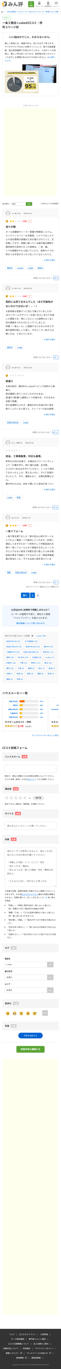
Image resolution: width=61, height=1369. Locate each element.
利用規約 (26, 1348)
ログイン (31, 779)
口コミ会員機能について (18, 1343)
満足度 (11, 788)
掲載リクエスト (12, 1353)
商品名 (7, 958)
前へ (25, 595)
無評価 (38, 798)
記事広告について (10, 1348)
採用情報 (20, 1357)
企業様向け (48, 6)
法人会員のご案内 (40, 1343)
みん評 (12, 4)
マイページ (39, 6)
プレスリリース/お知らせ (37, 1353)
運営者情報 (36, 1357)
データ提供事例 (17, 1339)
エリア (7, 984)
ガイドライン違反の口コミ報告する (44, 586)
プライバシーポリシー (44, 1348)
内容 (10, 839)
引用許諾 (44, 1334)
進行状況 (8, 971)
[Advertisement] (30, 130)
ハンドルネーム (12, 756)
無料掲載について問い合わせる (30, 623)
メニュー (56, 6)
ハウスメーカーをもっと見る (46, 735)
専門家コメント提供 (37, 1339)
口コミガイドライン (29, 894)
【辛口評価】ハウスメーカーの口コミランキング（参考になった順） (33, 11)
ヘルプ (12, 1334)
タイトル (12, 813)
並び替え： (6, 203)
